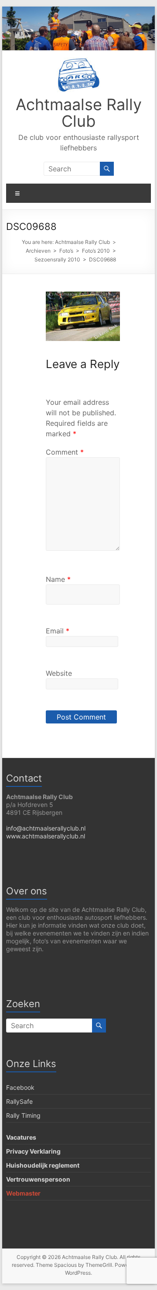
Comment (65, 452)
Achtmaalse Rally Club (79, 113)
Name (58, 579)
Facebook (20, 1087)
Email (57, 630)
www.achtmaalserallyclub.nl (45, 836)
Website (59, 673)
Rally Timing (23, 1115)
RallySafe (19, 1101)
